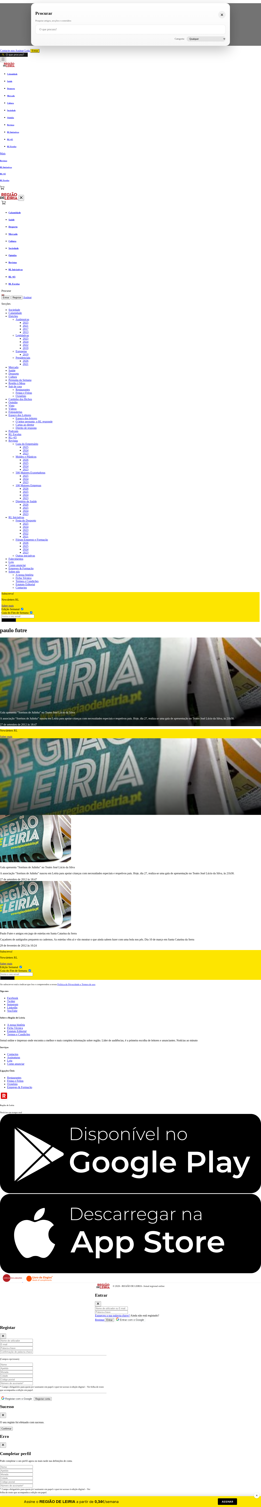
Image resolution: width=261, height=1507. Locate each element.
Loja (27, 50)
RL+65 (13, 437)
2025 (25, 322)
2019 (25, 348)
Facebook (12, 998)
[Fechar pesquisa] (222, 14)
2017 (25, 328)
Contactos (21, 587)
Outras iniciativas (25, 555)
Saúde (12, 370)
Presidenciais (23, 357)
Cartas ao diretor (25, 424)
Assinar (20, 50)
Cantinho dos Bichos (20, 399)
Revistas (13, 440)
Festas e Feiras (24, 392)
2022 (25, 344)
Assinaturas (13, 1057)
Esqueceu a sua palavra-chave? (112, 1315)
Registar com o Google (18, 1398)
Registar (17, 297)
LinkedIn (12, 1007)
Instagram (12, 1004)
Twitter (11, 1001)
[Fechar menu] (21, 198)
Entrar (35, 50)
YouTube (12, 1010)
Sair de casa (15, 386)
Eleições (13, 316)
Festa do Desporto (26, 520)
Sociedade (14, 309)
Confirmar (6, 1428)
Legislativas (22, 335)
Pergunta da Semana (20, 380)
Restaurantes (23, 389)
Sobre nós (14, 571)
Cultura (13, 376)
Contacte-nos (7, 50)
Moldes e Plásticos (26, 456)
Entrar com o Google (131, 1319)
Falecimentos (16, 558)
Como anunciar (17, 565)
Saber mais (7, 605)
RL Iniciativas (16, 517)
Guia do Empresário (27, 443)
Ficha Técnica (23, 577)
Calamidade (15, 312)
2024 (25, 341)
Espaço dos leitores (26, 418)
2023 (25, 453)
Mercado (13, 367)
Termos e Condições (27, 581)
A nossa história (24, 574)
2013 (25, 332)
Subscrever (9, 620)
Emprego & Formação (21, 568)
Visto (11, 405)
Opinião (13, 402)
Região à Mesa (17, 383)
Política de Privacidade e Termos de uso (76, 984)
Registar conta (42, 1399)
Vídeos (13, 408)
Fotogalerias (15, 411)
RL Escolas (15, 434)
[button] (130, 153)
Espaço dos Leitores (20, 415)
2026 (25, 360)
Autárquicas (22, 319)
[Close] (98, 1304)
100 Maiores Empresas (28, 485)
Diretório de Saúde (26, 501)
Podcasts (13, 431)
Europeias (21, 351)
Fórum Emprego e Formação (32, 539)
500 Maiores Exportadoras (30, 472)
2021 (25, 325)
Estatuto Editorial (25, 584)
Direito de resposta (26, 427)
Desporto (14, 373)
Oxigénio (21, 396)
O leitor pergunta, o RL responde (34, 421)
